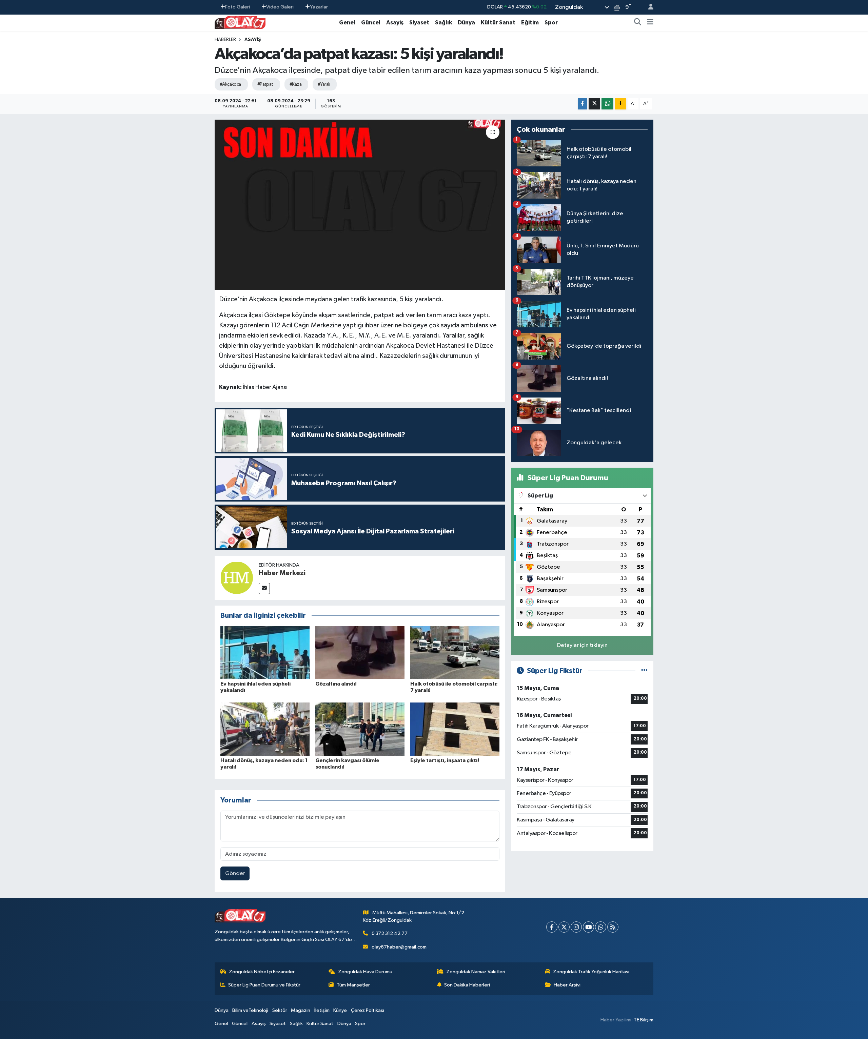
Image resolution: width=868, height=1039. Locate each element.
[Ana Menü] (650, 22)
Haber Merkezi (282, 573)
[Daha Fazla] (620, 103)
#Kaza (295, 84)
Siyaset (419, 22)
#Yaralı (324, 84)
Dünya (466, 22)
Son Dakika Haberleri (467, 984)
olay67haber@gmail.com (399, 947)
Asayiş (394, 22)
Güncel (370, 22)
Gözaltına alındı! (336, 684)
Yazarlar (319, 6)
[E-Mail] (264, 588)
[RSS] (612, 927)
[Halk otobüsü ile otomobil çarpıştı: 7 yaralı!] (454, 652)
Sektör (279, 1010)
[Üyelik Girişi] (648, 7)
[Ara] (637, 22)
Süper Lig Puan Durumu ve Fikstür (264, 984)
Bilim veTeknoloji (250, 1010)
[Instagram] (576, 927)
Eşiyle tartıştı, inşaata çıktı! (444, 760)
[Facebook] (551, 927)
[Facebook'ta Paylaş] (582, 103)
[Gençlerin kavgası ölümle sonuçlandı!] (360, 729)
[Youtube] (588, 927)
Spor (551, 22)
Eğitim (530, 22)
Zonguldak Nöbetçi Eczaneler (262, 971)
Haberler (225, 39)
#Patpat (265, 84)
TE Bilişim (643, 1019)
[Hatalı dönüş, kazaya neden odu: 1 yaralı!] (265, 729)
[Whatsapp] (600, 927)
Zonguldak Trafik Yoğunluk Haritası (591, 971)
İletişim (322, 1010)
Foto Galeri (237, 6)
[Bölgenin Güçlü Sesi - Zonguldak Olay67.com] (240, 22)
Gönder (235, 873)
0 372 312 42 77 (390, 933)
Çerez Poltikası (367, 1010)
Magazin (300, 1010)
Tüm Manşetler (353, 984)
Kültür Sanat (498, 22)
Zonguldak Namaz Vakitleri (475, 971)
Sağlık (443, 22)
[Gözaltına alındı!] (360, 652)
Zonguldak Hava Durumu (365, 971)
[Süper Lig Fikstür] (644, 671)
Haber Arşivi (567, 984)
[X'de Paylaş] (594, 103)
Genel (347, 22)
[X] (564, 927)
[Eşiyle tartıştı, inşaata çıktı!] (454, 729)
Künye (340, 1010)
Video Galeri (280, 6)
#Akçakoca (230, 84)
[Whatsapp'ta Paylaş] (607, 103)
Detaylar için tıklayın (582, 645)
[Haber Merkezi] (236, 577)
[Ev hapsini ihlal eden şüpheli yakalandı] (265, 652)
